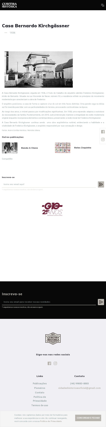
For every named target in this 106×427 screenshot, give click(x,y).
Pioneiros (39, 388)
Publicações (40, 383)
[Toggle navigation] (102, 5)
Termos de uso (39, 405)
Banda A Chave (29, 148)
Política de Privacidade (40, 399)
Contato (39, 392)
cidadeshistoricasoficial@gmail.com (79, 388)
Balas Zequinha (82, 147)
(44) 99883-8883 (79, 383)
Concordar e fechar (88, 418)
